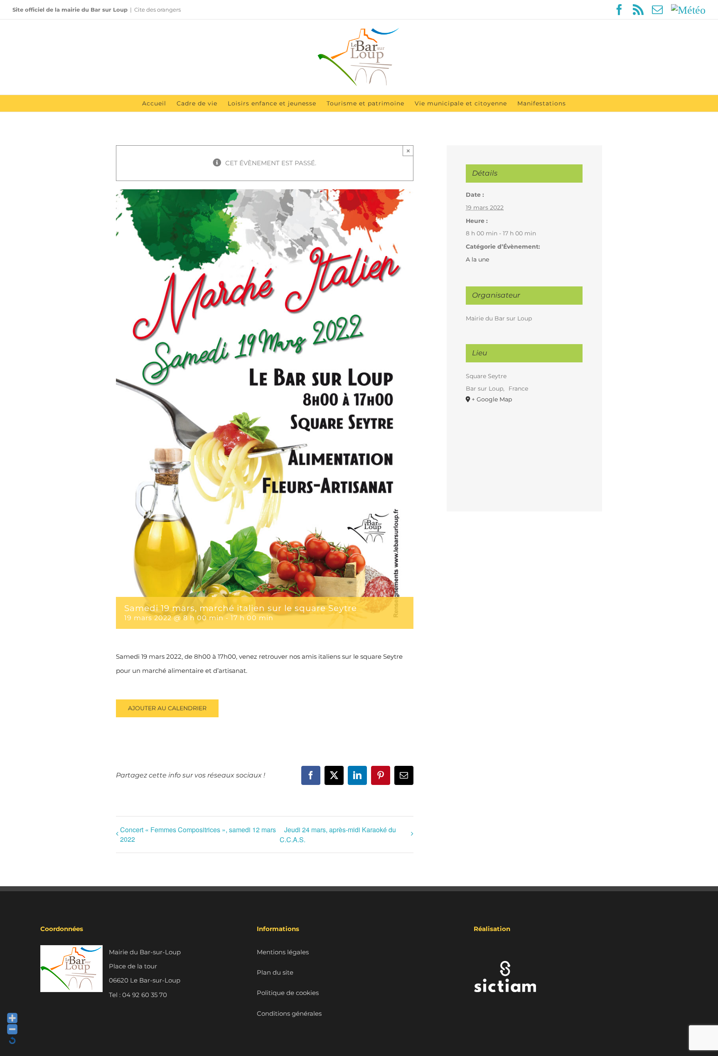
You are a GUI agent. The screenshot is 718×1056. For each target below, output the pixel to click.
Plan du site (275, 972)
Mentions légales (283, 952)
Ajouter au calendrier (167, 708)
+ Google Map (492, 399)
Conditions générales (289, 1013)
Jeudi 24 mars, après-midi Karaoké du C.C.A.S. (338, 834)
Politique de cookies (288, 993)
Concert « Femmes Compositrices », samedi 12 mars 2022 (198, 834)
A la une (477, 259)
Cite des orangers (157, 9)
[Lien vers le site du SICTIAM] (505, 952)
